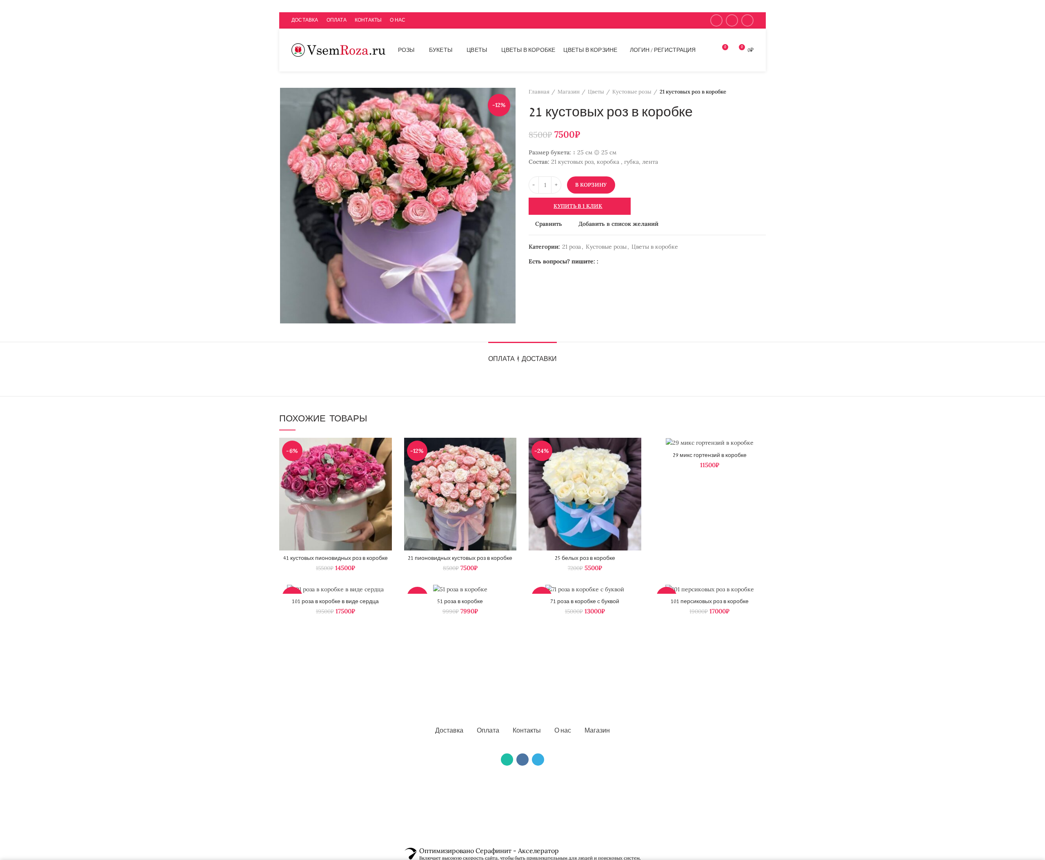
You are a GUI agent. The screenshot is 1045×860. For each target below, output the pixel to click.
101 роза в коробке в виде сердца (335, 601)
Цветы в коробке (654, 246)
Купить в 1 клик (578, 206)
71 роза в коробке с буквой (584, 601)
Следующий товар (762, 92)
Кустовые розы (631, 91)
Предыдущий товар (745, 92)
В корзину (591, 184)
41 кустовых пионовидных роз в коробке (335, 558)
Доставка (449, 731)
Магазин (569, 91)
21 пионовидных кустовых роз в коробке (460, 558)
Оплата (488, 731)
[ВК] (522, 759)
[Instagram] (716, 20)
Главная (539, 91)
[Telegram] (747, 20)
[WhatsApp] (732, 20)
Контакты (527, 731)
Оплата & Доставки (522, 358)
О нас (562, 731)
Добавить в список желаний (618, 224)
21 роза (571, 246)
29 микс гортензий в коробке (710, 455)
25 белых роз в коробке (585, 558)
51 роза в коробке (460, 601)
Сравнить (548, 224)
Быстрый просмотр (386, 469)
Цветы (596, 91)
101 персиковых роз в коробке (710, 601)
